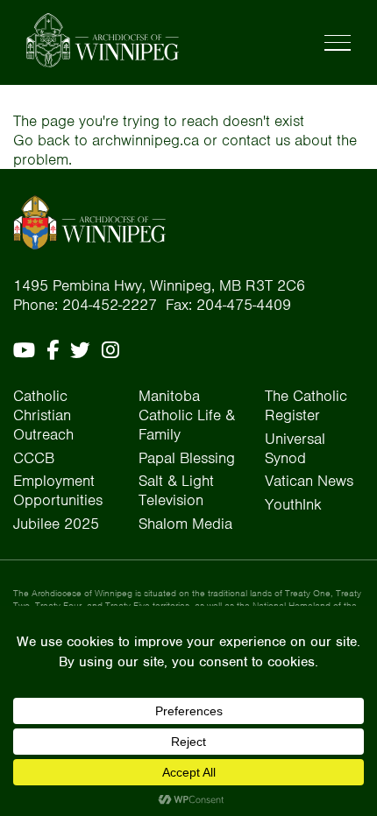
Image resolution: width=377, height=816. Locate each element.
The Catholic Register (306, 405)
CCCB (33, 458)
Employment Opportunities (58, 490)
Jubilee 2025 (56, 523)
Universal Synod (295, 448)
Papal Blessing (187, 458)
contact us (256, 140)
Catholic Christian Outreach (43, 415)
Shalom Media (185, 523)
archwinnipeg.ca (145, 140)
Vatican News (309, 480)
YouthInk (293, 504)
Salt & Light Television (176, 490)
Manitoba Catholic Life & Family (187, 415)
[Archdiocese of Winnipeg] (102, 40)
